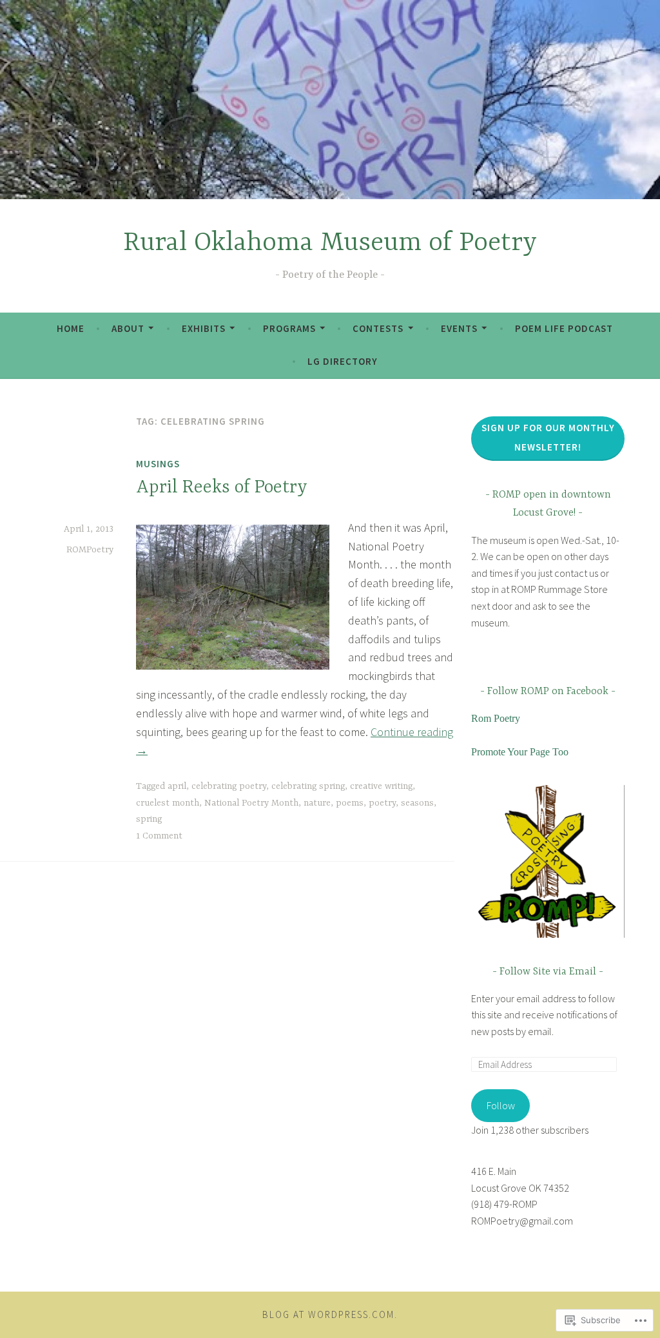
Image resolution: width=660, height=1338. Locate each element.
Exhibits (204, 328)
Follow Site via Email (548, 972)
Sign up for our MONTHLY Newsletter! (548, 437)
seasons (417, 803)
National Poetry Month (251, 803)
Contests (378, 328)
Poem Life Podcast (564, 328)
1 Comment (159, 836)
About (128, 328)
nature (317, 803)
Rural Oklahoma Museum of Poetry (330, 243)
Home (70, 328)
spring (149, 819)
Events (459, 328)
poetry (382, 803)
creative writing (381, 786)
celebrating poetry (228, 786)
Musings (158, 464)
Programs (289, 328)
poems (350, 803)
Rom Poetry (495, 718)
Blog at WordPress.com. (330, 1314)
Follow (501, 1105)
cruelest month (167, 803)
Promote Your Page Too (519, 751)
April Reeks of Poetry (221, 488)
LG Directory (342, 361)
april (177, 786)
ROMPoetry (89, 550)
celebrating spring (308, 786)
